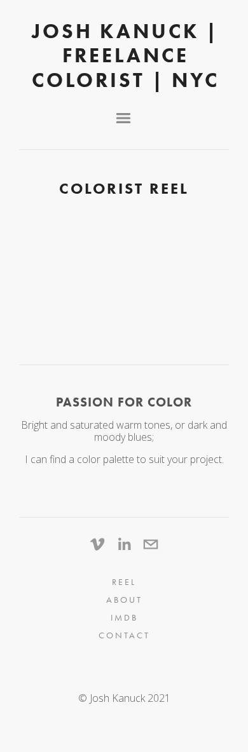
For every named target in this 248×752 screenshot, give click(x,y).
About (124, 599)
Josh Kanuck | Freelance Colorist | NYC (125, 55)
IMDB (124, 617)
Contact (124, 635)
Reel (124, 582)
